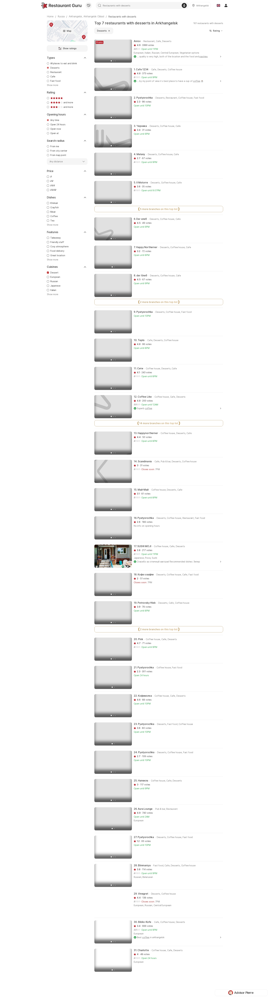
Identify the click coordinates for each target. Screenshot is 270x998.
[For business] (88, 5)
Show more (52, 85)
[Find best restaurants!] (61, 5)
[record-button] (184, 5)
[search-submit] (99, 5)
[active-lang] (218, 5)
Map (69, 31)
